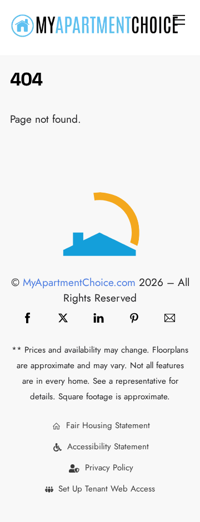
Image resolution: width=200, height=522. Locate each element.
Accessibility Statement (106, 446)
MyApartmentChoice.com (79, 282)
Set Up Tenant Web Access (105, 489)
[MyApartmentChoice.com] (94, 33)
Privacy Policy (107, 467)
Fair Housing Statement (106, 425)
